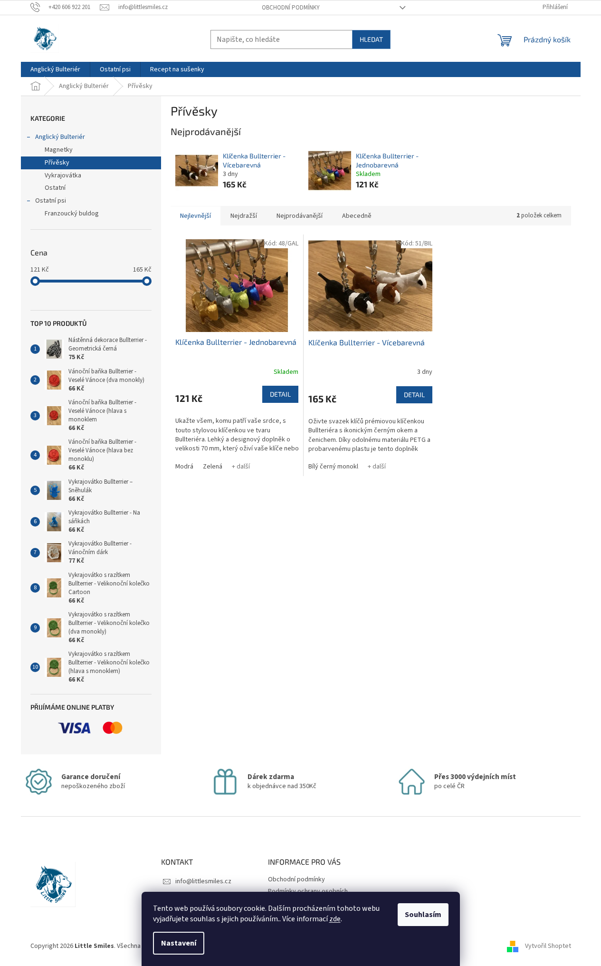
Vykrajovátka (63, 175)
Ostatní (55, 188)
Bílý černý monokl (333, 466)
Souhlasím (423, 914)
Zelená (212, 466)
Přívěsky (57, 162)
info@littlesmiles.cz (203, 881)
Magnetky (59, 150)
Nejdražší (243, 216)
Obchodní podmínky (291, 7)
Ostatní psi (50, 200)
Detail (280, 394)
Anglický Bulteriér (60, 137)
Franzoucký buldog (72, 213)
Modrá (184, 466)
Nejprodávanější (300, 216)
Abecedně (357, 216)
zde (335, 919)
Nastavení (178, 943)
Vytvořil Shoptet (548, 946)
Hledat (371, 39)
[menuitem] (55, 69)
